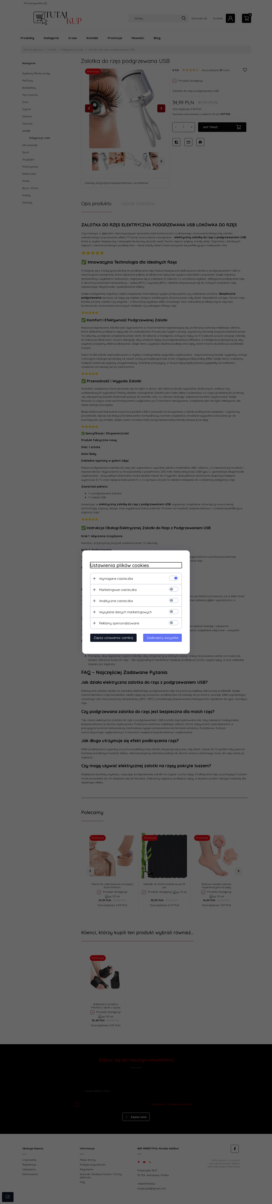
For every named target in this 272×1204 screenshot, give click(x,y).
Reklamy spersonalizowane (119, 623)
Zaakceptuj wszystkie (162, 638)
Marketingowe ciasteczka (118, 590)
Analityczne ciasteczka (116, 601)
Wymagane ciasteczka (116, 578)
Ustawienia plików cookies (119, 565)
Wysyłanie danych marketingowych (125, 612)
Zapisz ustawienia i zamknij (113, 638)
